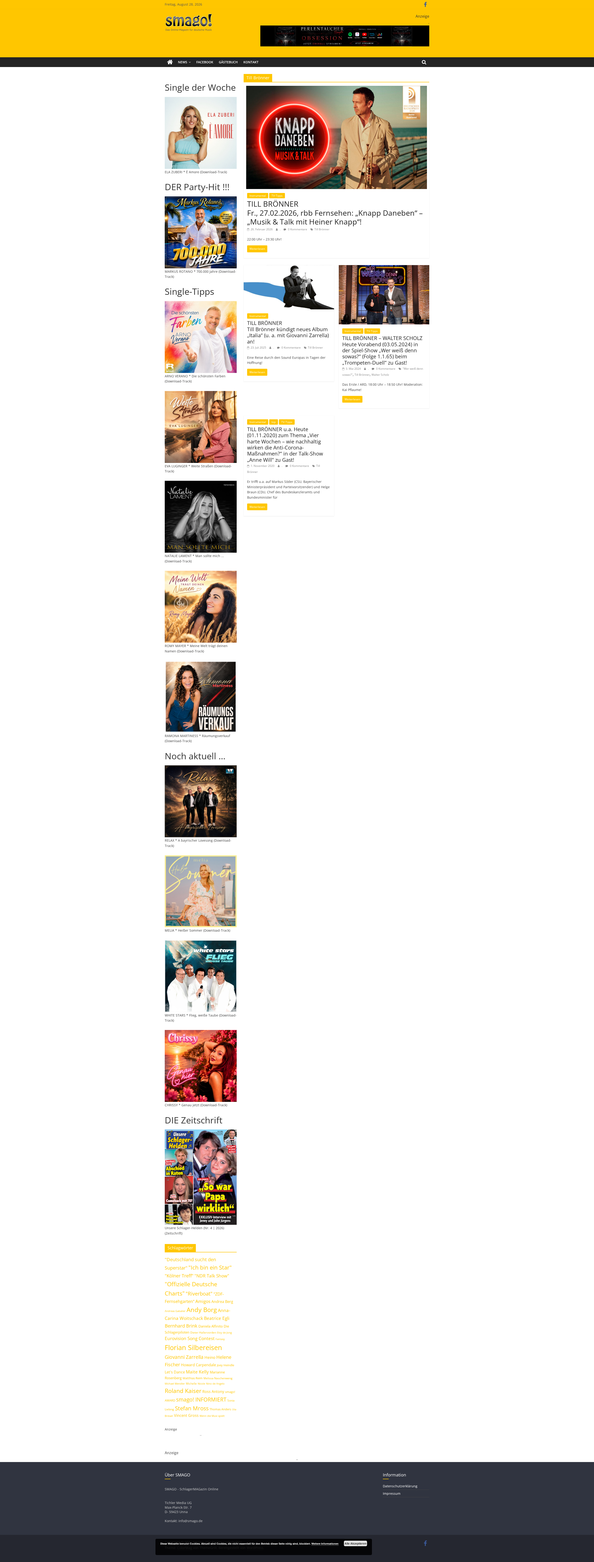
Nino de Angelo (215, 1383)
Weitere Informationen (325, 1543)
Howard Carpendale (198, 1364)
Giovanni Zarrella (184, 1357)
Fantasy (220, 1339)
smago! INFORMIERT (201, 1399)
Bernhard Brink (181, 1325)
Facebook (204, 62)
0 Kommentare (297, 229)
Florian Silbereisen (193, 1347)
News (182, 62)
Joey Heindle (225, 1365)
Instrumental (257, 196)
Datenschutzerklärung (400, 1486)
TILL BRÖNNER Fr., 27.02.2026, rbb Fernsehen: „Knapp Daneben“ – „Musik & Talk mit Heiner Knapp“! (335, 213)
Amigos (202, 1301)
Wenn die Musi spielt (212, 1416)
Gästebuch (228, 62)
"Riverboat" (199, 1293)
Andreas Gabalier (175, 1311)
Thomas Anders (220, 1409)
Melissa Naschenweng (217, 1378)
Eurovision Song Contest (190, 1338)
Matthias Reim (193, 1378)
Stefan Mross (192, 1408)
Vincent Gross (186, 1415)
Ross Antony (213, 1391)
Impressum (391, 1493)
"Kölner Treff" (179, 1275)
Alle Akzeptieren (355, 1543)
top (273, 422)
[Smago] (170, 62)
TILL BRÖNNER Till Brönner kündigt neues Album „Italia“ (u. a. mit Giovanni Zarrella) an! (288, 332)
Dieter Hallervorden (203, 1332)
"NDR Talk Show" (211, 1276)
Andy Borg (202, 1309)
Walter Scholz (380, 375)
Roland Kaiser (183, 1391)
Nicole (201, 1383)
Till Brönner (321, 229)
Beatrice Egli (216, 1318)
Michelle (191, 1384)
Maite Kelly (197, 1372)
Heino (209, 1357)
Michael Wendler (175, 1383)
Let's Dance (175, 1372)
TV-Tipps (277, 196)
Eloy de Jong (224, 1332)
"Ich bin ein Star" (210, 1267)
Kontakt (250, 62)
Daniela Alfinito (210, 1326)
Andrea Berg (222, 1301)
